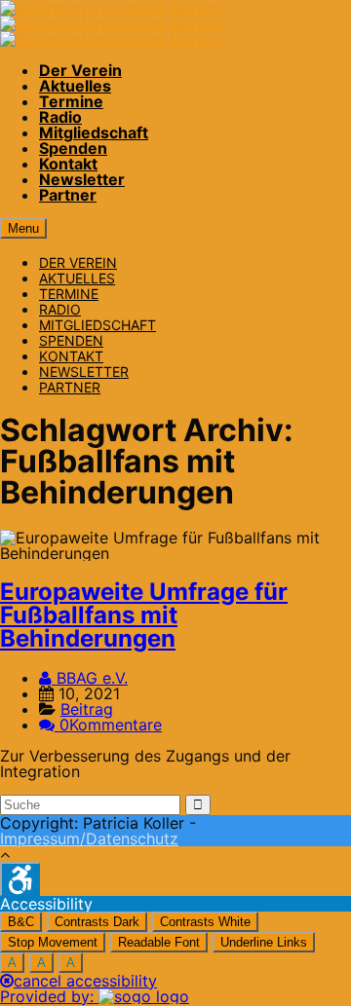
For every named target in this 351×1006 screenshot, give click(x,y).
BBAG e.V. (90, 678)
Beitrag (86, 709)
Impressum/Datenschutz (89, 838)
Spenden (73, 148)
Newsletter (82, 179)
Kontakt (68, 163)
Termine (71, 101)
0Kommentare (110, 724)
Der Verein (80, 70)
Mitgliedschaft (93, 132)
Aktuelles (75, 85)
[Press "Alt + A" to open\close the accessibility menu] (20, 879)
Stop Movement (53, 942)
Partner (68, 195)
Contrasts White (205, 921)
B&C (21, 921)
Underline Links (263, 942)
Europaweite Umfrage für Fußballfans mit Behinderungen (144, 615)
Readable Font (159, 942)
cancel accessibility (85, 980)
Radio (60, 117)
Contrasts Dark (97, 921)
